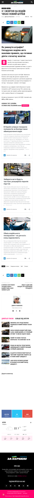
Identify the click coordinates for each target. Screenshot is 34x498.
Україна (15, 6)
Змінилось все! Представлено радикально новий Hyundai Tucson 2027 (21, 324)
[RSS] (14, 485)
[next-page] (5, 368)
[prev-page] (3, 368)
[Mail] (10, 485)
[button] (2, 2)
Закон (7, 266)
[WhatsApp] (19, 22)
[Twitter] (15, 22)
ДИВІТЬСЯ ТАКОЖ (8, 319)
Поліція (26, 266)
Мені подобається (6, 410)
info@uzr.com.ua (22, 476)
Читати (17, 410)
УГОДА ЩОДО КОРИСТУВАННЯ (14, 493)
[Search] (32, 2)
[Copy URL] (22, 22)
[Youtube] (20, 311)
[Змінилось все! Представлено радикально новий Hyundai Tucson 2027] (5, 324)
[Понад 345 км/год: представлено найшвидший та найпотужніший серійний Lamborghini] (5, 347)
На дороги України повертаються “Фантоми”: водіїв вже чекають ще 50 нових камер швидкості (20, 354)
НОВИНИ (10, 6)
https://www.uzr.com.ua (17, 307)
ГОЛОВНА (4, 6)
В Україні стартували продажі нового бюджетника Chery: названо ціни (8, 287)
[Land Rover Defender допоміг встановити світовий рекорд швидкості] (5, 362)
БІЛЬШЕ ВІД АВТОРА (22, 319)
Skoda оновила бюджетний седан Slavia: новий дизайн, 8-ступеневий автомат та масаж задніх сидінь (21, 332)
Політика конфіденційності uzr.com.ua (16, 491)
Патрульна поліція (15, 266)
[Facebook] (11, 22)
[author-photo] (17, 303)
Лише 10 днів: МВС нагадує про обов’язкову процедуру (24, 286)
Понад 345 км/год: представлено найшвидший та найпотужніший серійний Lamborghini (20, 347)
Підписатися (27, 410)
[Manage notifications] (3, 494)
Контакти (25, 493)
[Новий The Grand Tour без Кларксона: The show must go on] (5, 339)
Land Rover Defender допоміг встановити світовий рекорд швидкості (19, 362)
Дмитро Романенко (9, 16)
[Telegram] (8, 22)
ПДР (22, 266)
